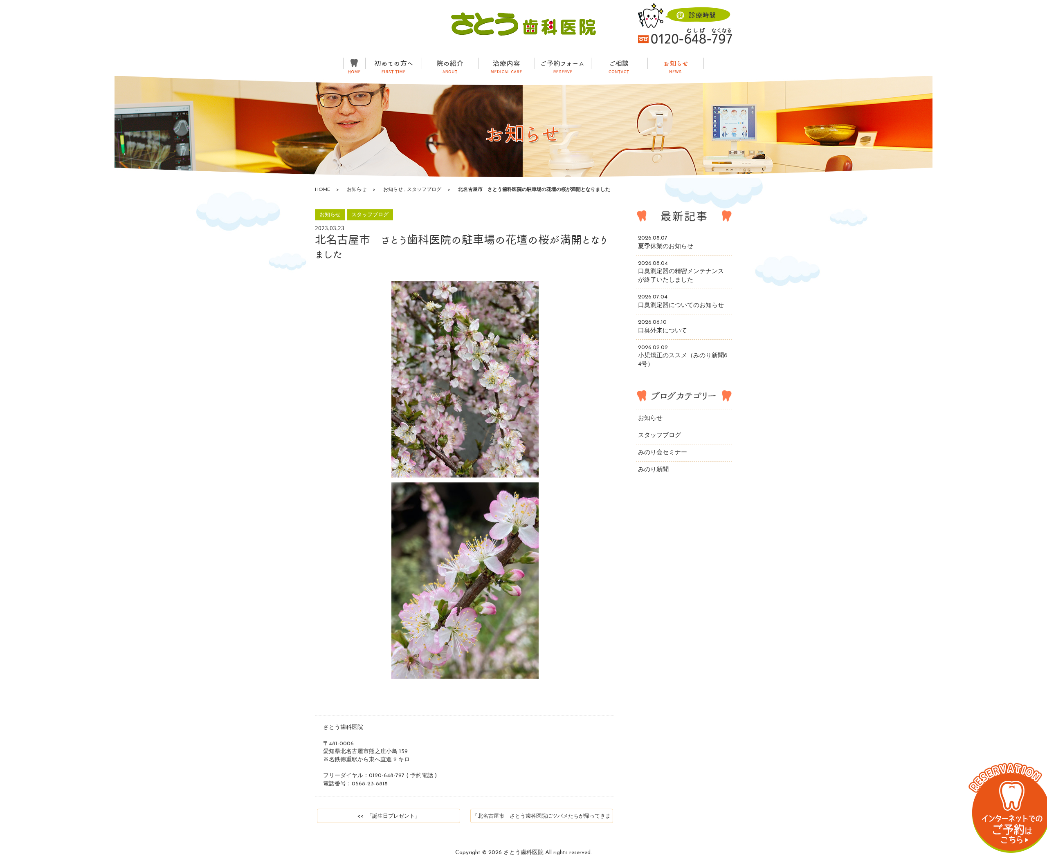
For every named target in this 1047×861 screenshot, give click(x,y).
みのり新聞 (653, 470)
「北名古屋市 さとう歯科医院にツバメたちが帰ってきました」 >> (541, 818)
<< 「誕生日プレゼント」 (388, 816)
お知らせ (356, 189)
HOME (322, 189)
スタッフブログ (424, 189)
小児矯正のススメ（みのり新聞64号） (683, 356)
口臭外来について (662, 326)
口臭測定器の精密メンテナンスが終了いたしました (681, 272)
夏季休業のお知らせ (665, 242)
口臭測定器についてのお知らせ (681, 301)
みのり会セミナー (662, 453)
